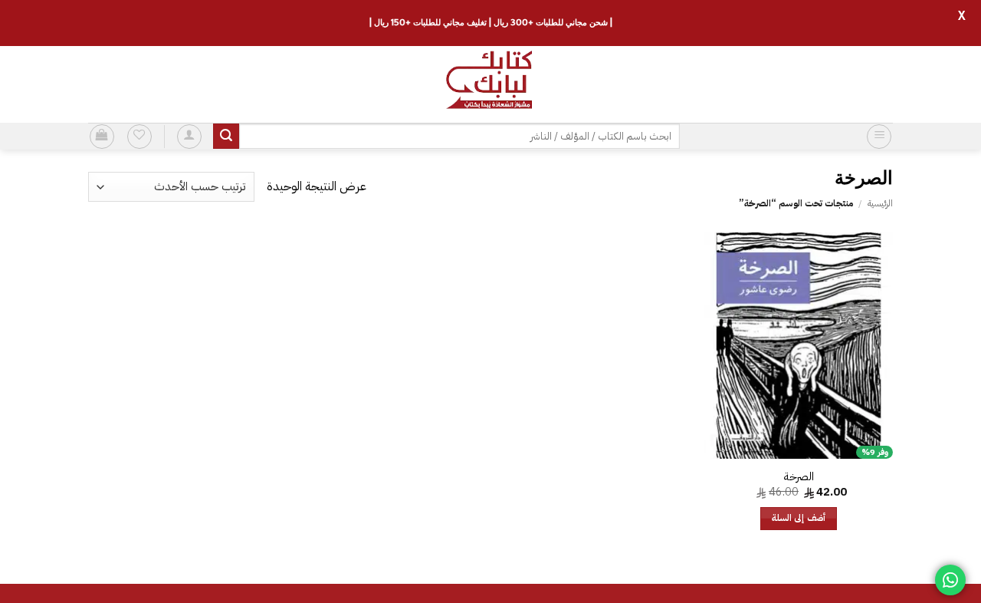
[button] (879, 136)
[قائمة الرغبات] (139, 136)
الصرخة (798, 477)
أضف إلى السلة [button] (798, 518)
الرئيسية (880, 203)
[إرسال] (226, 137)
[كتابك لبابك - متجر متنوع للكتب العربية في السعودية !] (490, 84)
